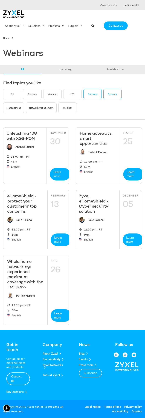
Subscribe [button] (90, 373)
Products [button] (56, 25)
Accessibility (120, 411)
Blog (82, 353)
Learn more (57, 174)
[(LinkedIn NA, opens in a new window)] (116, 355)
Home (6, 38)
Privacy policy (133, 406)
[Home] (13, 14)
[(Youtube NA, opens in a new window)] (134, 355)
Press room (86, 365)
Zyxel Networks (53, 365)
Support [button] (75, 25)
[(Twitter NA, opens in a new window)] (125, 355)
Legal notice (93, 406)
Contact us (116, 25)
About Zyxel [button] (15, 25)
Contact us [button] (16, 378)
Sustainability (51, 359)
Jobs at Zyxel (51, 375)
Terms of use (112, 406)
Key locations (15, 392)
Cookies (137, 411)
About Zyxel (50, 353)
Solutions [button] (36, 25)
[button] (92, 25)
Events (83, 359)
